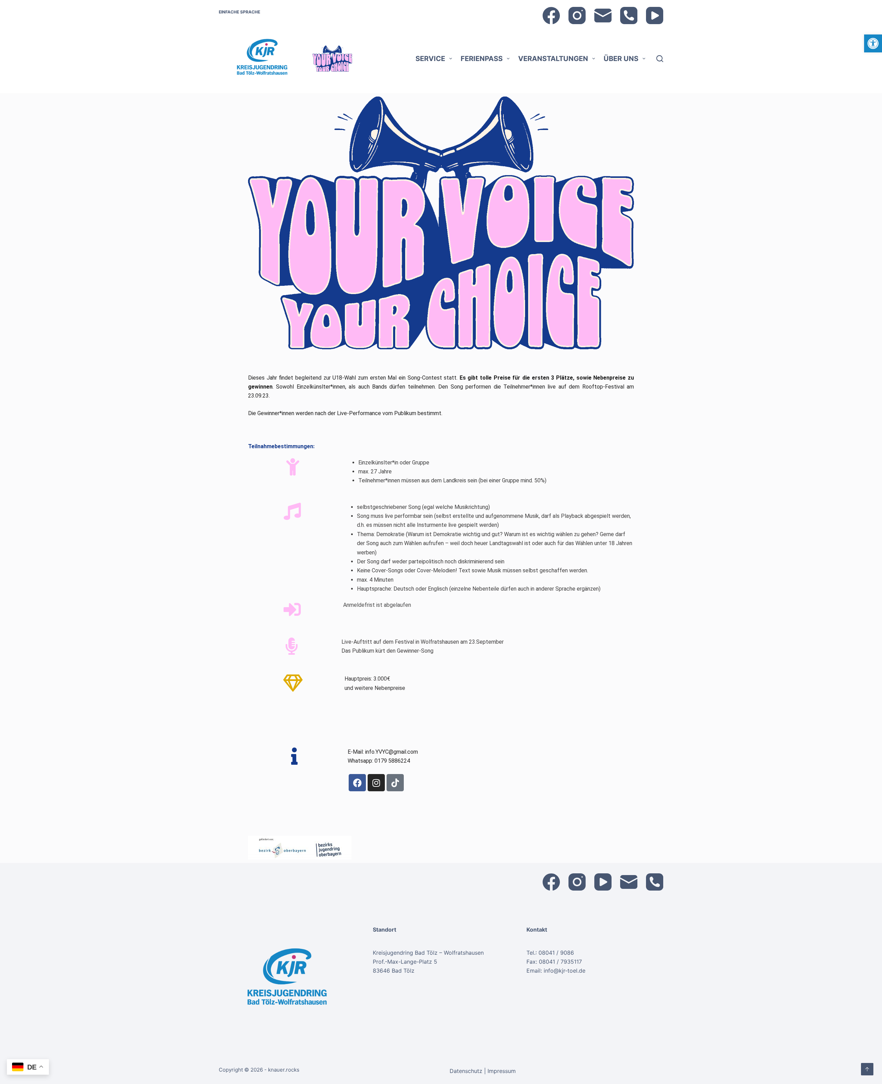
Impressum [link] (502, 1070)
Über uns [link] (621, 58)
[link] (873, 43)
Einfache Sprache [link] (239, 11)
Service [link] (430, 58)
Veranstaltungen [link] (553, 58)
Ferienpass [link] (482, 58)
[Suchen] (659, 58)
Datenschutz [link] (467, 1070)
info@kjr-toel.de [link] (564, 970)
